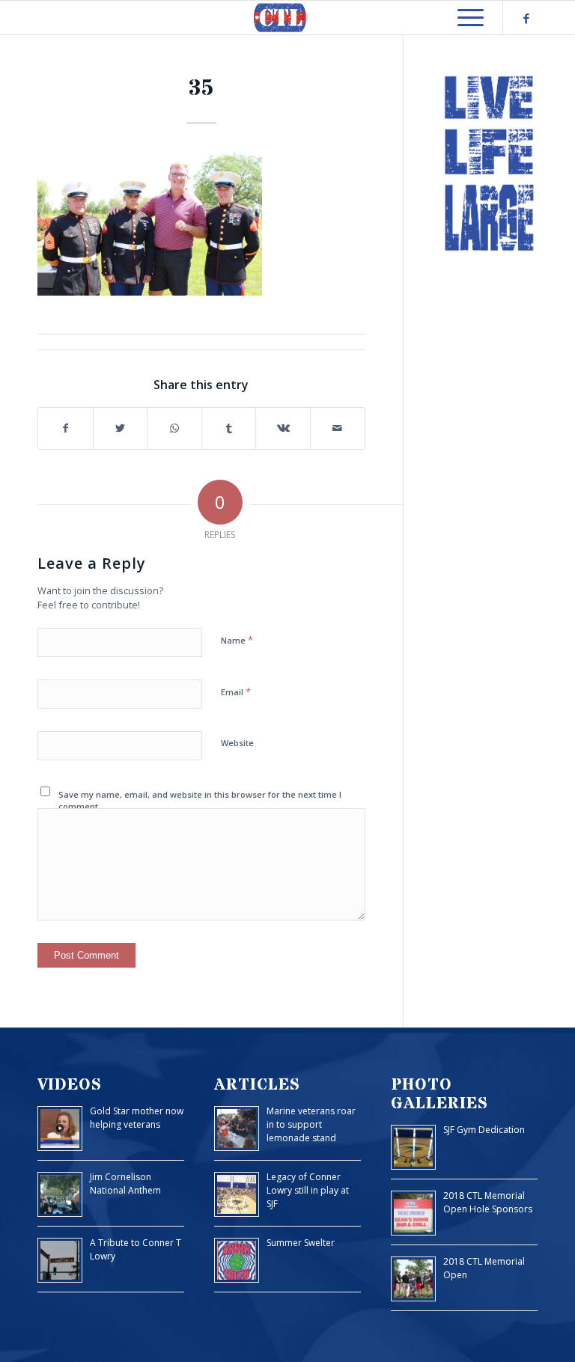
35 (201, 88)
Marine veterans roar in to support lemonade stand (311, 1124)
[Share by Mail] (338, 428)
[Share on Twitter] (120, 428)
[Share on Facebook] (65, 428)
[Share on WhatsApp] (174, 428)
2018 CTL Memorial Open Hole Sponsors (487, 1202)
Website (237, 742)
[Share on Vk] (283, 428)
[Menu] (463, 17)
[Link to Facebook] (526, 18)
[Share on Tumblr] (229, 428)
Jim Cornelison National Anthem (125, 1183)
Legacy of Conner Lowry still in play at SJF (308, 1190)
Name (237, 640)
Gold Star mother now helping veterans (136, 1118)
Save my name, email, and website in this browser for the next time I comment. (199, 801)
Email (236, 691)
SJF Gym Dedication (484, 1129)
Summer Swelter (301, 1242)
